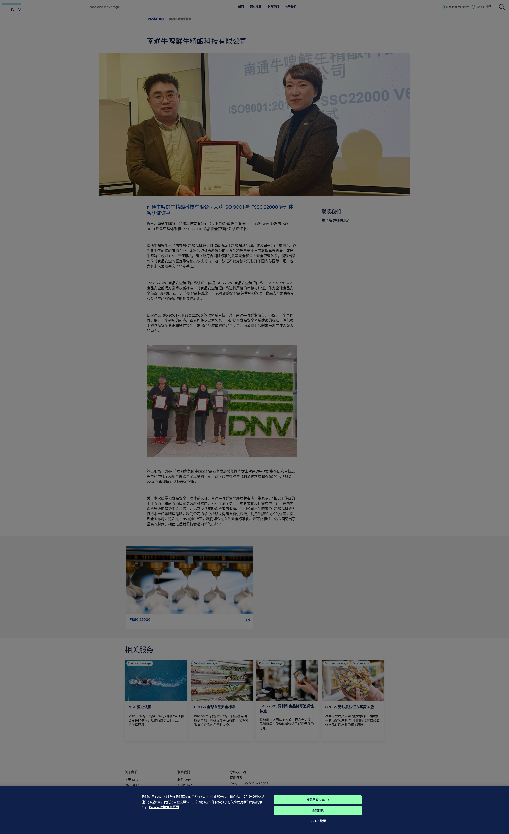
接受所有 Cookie (317, 800)
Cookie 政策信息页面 (164, 807)
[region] (254, 810)
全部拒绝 (318, 810)
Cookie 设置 (317, 821)
